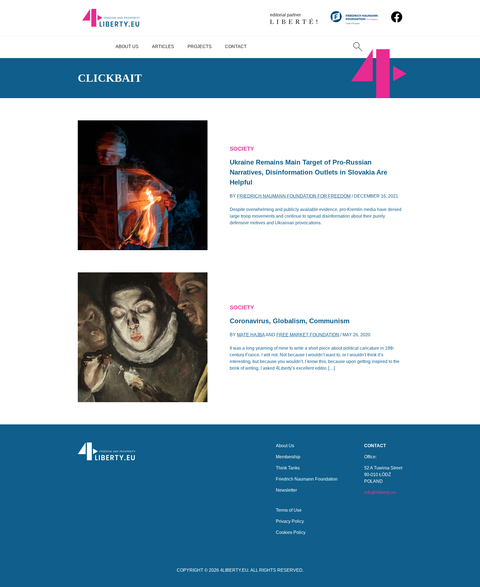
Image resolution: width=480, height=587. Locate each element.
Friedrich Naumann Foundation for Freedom (294, 196)
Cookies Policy (291, 532)
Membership (288, 456)
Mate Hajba (251, 334)
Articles (163, 46)
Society (242, 149)
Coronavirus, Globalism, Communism (289, 321)
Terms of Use (289, 510)
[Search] (357, 47)
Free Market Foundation (307, 334)
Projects (200, 46)
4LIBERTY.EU (234, 570)
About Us (127, 46)
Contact (236, 46)
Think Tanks (288, 468)
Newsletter (286, 490)
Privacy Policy (290, 521)
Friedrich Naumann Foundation (307, 479)
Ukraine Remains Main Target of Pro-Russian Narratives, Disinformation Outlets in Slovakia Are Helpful (308, 172)
